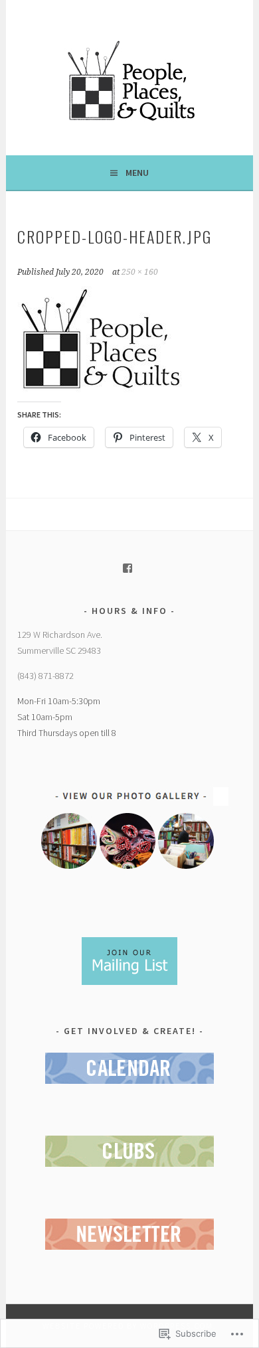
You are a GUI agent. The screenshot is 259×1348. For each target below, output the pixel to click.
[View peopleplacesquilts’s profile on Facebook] (127, 568)
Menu (137, 173)
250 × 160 (140, 272)
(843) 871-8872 (45, 676)
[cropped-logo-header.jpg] (100, 388)
